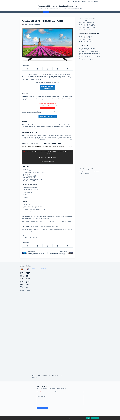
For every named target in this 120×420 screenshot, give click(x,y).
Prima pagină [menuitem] (34, 11)
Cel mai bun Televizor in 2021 (86, 59)
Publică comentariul (42, 408)
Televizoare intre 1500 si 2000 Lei (87, 25)
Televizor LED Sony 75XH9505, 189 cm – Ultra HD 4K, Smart (28, 278)
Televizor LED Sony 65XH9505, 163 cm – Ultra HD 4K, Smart (22, 278)
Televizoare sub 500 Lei (84, 20)
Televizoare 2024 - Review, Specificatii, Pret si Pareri (58, 6)
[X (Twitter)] (37, 69)
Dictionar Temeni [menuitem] (76, 1)
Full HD (25, 237)
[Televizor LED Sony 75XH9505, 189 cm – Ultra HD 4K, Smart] (28, 269)
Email (55, 391)
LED (30, 237)
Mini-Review (37, 24)
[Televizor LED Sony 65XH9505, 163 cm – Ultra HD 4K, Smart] (22, 269)
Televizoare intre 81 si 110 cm (85, 39)
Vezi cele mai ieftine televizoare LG (47, 116)
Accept (87, 418)
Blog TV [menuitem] (70, 1)
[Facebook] (27, 69)
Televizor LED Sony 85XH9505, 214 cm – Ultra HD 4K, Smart (47, 375)
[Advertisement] (89, 114)
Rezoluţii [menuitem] (52, 11)
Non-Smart (35, 237)
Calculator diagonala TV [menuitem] (82, 11)
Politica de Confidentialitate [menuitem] (94, 1)
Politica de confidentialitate (75, 418)
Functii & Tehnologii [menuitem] (61, 11)
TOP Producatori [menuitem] (71, 11)
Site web (71, 391)
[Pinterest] (47, 69)
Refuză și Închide (94, 418)
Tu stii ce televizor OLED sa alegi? (87, 48)
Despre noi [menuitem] (84, 1)
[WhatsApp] (68, 69)
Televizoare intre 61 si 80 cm (85, 37)
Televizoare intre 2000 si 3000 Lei (87, 27)
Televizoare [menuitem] (46, 11)
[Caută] (99, 12)
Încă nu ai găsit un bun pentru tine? (47, 106)
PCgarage (53, 157)
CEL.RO (47, 157)
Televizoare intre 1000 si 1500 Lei (86, 24)
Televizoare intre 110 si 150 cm (86, 41)
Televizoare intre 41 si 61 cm (85, 36)
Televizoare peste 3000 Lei (85, 29)
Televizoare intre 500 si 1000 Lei (86, 22)
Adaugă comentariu (42, 396)
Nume (39, 391)
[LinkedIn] (58, 69)
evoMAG (41, 157)
